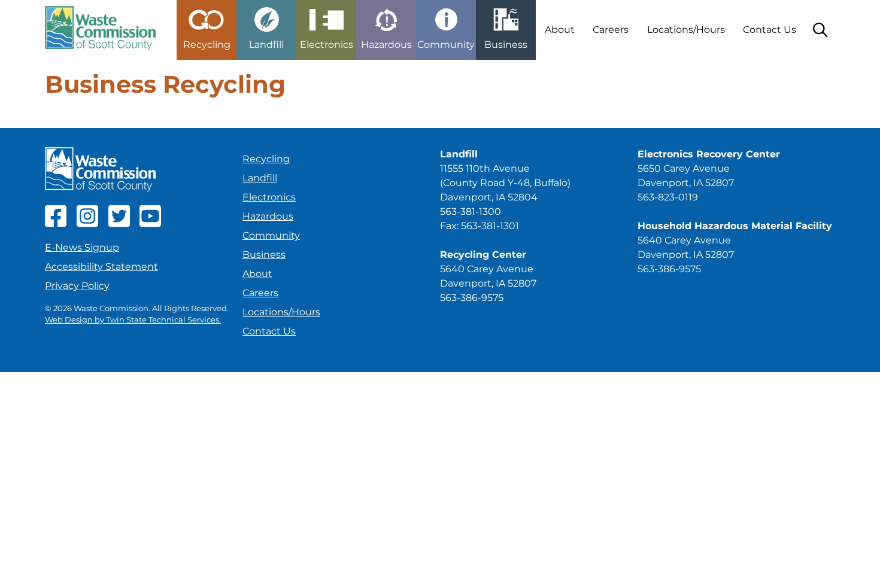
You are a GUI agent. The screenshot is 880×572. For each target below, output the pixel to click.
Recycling (266, 159)
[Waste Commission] (100, 30)
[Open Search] (820, 30)
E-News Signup (82, 247)
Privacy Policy (77, 285)
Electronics (269, 197)
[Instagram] (87, 223)
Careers (611, 29)
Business (264, 254)
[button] (206, 25)
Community (271, 235)
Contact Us (769, 29)
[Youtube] (150, 223)
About (560, 29)
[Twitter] (119, 223)
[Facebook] (55, 223)
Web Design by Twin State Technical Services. (133, 319)
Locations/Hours (686, 29)
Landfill (259, 178)
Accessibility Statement (101, 266)
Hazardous (267, 216)
